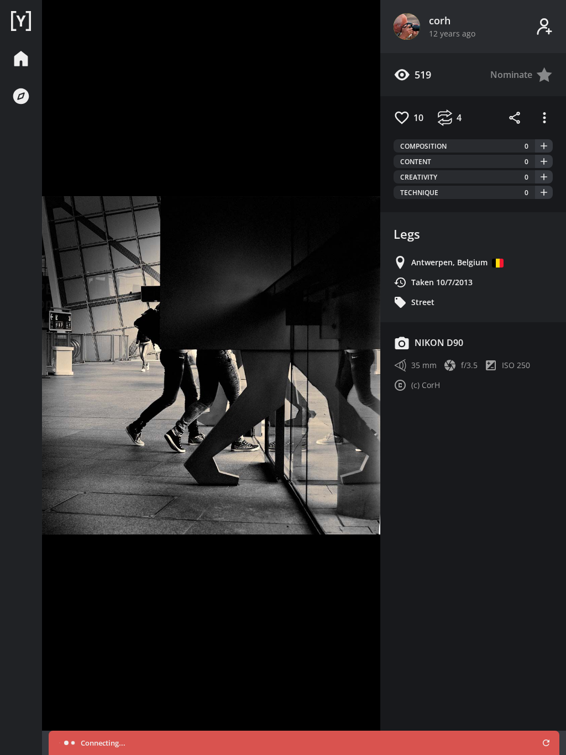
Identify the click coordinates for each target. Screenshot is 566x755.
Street (422, 302)
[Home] (21, 21)
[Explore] (21, 96)
